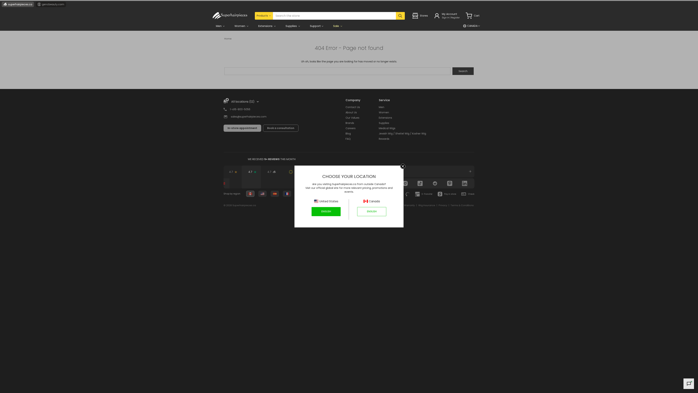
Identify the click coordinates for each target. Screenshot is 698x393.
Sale (336, 26)
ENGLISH (326, 211)
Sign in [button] (445, 17)
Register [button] (455, 17)
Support (315, 26)
